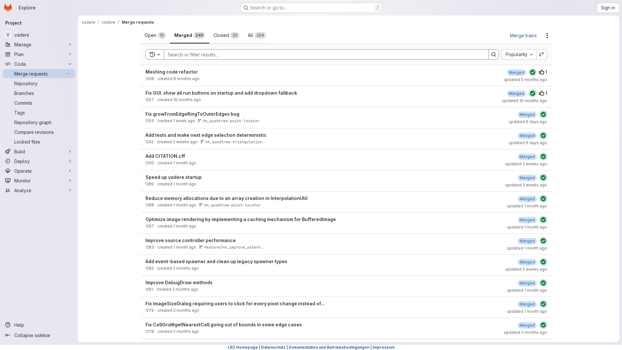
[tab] (155, 35)
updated (525, 79)
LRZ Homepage (243, 347)
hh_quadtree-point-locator (231, 120)
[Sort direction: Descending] (542, 54)
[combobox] (518, 54)
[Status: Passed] (532, 72)
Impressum (384, 347)
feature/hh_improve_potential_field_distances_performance (267, 247)
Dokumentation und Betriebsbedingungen (329, 347)
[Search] (494, 54)
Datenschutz (273, 347)
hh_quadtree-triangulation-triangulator (248, 141)
